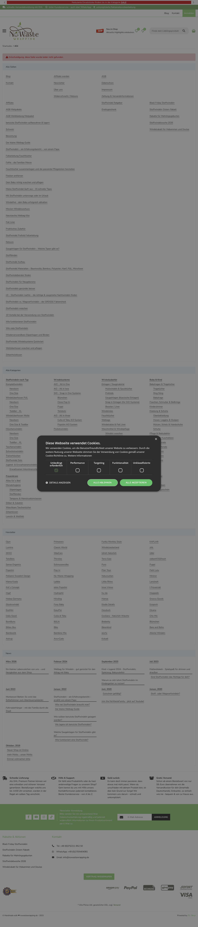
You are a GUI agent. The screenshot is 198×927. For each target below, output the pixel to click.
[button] (58, 482)
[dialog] (99, 463)
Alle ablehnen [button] (102, 482)
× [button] (156, 439)
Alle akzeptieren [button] (136, 482)
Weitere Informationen (80, 455)
